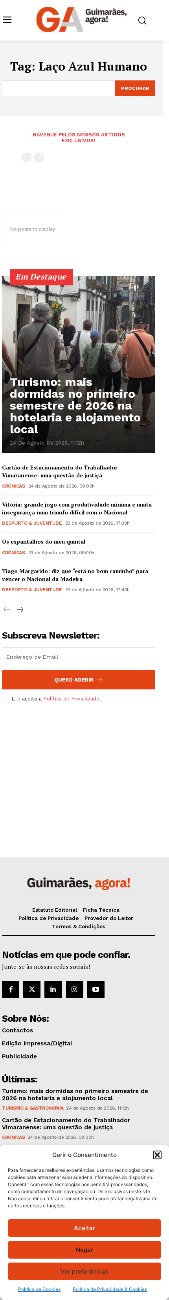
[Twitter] (31, 989)
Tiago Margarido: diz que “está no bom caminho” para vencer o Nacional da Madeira (75, 575)
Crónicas (13, 486)
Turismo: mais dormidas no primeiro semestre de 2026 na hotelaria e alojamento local (75, 405)
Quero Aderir (74, 680)
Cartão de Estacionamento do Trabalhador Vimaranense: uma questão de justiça (60, 471)
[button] (157, 1155)
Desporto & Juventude (32, 523)
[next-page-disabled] (39, 157)
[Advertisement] (79, 767)
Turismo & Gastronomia (33, 1108)
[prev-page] (26, 157)
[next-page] (19, 610)
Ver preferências (84, 1271)
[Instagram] (74, 989)
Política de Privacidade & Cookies (110, 1289)
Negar (84, 1249)
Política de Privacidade (71, 699)
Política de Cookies (39, 1289)
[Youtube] (96, 989)
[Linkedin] (53, 989)
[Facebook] (10, 989)
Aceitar (84, 1228)
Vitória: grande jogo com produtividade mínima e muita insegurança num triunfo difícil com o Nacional (77, 508)
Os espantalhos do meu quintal (43, 541)
